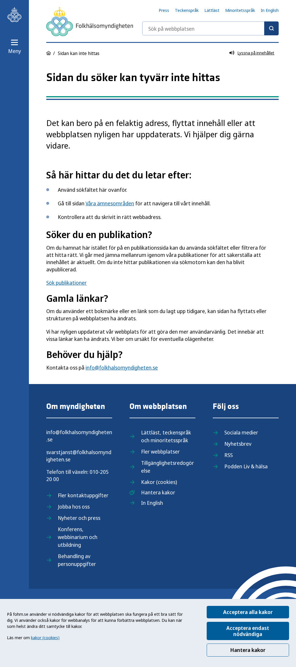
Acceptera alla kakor (248, 611)
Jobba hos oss (74, 506)
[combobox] (210, 28)
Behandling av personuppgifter (77, 560)
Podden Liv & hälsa (246, 466)
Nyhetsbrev (237, 443)
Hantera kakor (247, 649)
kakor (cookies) (45, 637)
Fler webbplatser (160, 451)
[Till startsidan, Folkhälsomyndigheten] (14, 14)
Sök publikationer (66, 282)
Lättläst (211, 10)
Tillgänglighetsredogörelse (167, 466)
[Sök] (271, 28)
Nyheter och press (79, 517)
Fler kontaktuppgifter (83, 495)
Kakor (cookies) (159, 481)
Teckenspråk (187, 10)
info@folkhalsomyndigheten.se (122, 367)
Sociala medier (241, 432)
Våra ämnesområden (110, 203)
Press (164, 10)
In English (270, 10)
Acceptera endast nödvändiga (247, 630)
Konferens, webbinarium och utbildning (77, 537)
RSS (228, 455)
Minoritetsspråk (240, 10)
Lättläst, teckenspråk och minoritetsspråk (166, 436)
